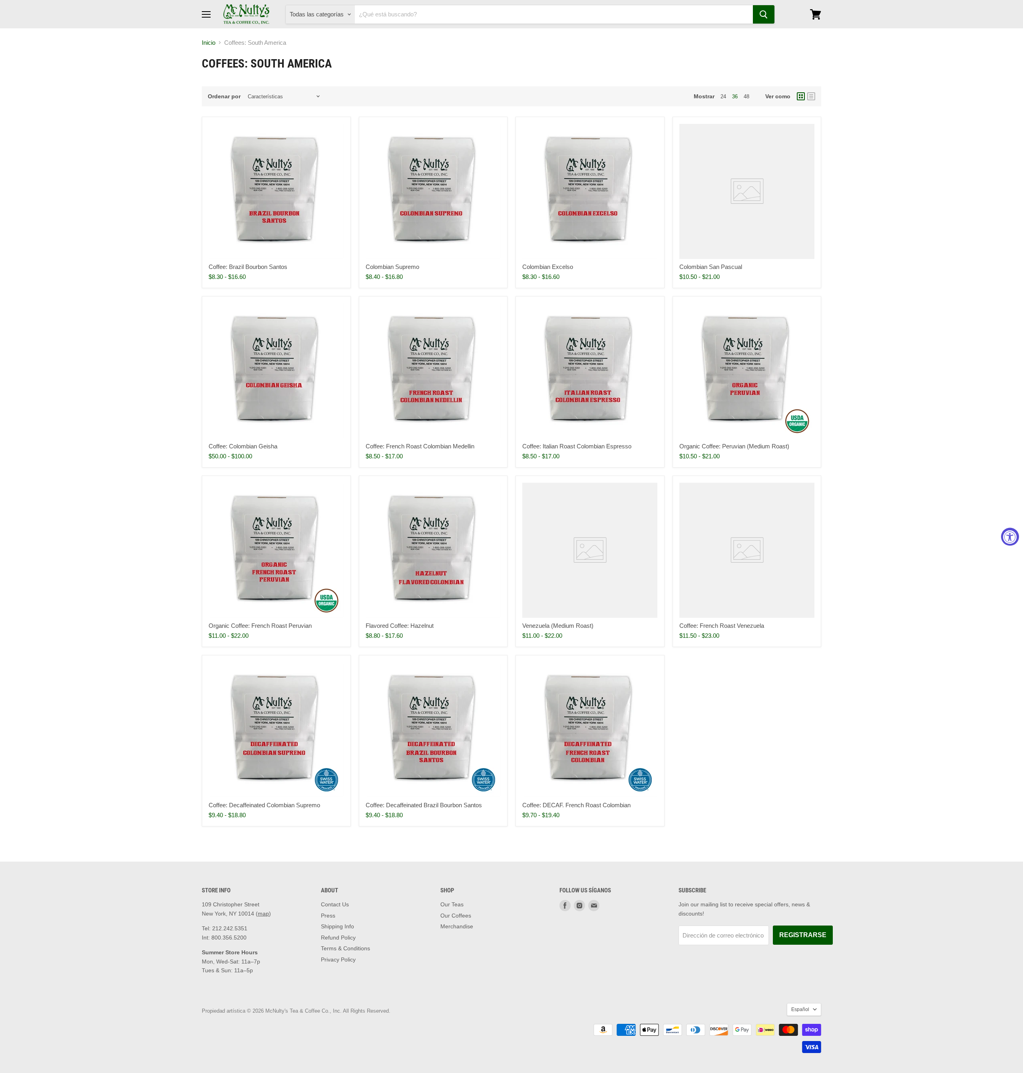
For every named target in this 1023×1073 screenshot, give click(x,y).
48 (746, 97)
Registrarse (802, 935)
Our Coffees (455, 915)
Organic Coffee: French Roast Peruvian (260, 625)
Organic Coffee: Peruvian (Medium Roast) (734, 446)
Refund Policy (338, 937)
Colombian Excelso (547, 266)
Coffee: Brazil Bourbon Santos (248, 266)
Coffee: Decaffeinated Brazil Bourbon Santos (424, 805)
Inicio (208, 42)
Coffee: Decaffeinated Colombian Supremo (264, 805)
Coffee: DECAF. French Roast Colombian (576, 805)
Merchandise (456, 926)
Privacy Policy (338, 959)
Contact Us (335, 904)
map (263, 913)
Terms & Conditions (345, 948)
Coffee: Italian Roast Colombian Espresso (576, 446)
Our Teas (452, 904)
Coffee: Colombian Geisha (243, 446)
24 (723, 97)
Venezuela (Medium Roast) (557, 625)
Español (800, 1009)
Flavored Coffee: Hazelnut (400, 625)
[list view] (811, 96)
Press (328, 915)
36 (735, 97)
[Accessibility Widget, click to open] (1010, 536)
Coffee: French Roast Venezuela (721, 625)
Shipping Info (337, 926)
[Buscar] (763, 14)
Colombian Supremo (392, 266)
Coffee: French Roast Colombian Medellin (420, 446)
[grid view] (801, 96)
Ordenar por (224, 96)
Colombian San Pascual (710, 266)
